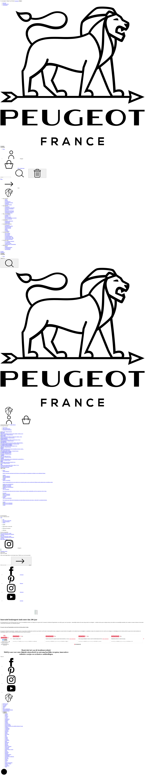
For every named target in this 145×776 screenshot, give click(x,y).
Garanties (4, 705)
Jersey (6, 736)
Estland (6, 721)
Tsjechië (6, 760)
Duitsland (6, 720)
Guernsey (6, 730)
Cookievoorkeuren (6, 710)
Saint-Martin (7, 755)
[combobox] (5, 177)
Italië (6, 735)
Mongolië (6, 745)
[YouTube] (11, 692)
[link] (13, 158)
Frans (4, 149)
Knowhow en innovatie (7, 520)
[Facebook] (11, 666)
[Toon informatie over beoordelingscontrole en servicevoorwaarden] (9, 641)
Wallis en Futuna (8, 763)
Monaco (6, 744)
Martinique (7, 742)
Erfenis (4, 522)
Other (6, 766)
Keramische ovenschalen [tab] (7, 429)
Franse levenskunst (6, 521)
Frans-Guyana (7, 724)
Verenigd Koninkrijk (8, 762)
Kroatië (6, 737)
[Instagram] (11, 683)
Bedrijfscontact (5, 703)
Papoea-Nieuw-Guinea (9, 749)
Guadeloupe (7, 729)
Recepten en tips (6, 4)
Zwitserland (7, 765)
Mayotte (6, 743)
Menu (1, 179)
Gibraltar (6, 727)
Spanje (6, 759)
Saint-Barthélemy (8, 754)
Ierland (6, 733)
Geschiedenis (5, 5)
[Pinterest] (11, 674)
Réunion (6, 753)
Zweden (6, 764)
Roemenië (7, 752)
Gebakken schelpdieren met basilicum (7, 534)
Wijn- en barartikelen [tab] (6, 428)
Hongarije (7, 731)
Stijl (3, 519)
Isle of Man (7, 734)
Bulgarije (6, 715)
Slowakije (7, 758)
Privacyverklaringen (6, 708)
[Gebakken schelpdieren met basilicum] (5, 533)
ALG (4, 707)
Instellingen (2, 252)
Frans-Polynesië (8, 725)
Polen (6, 750)
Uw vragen (5, 704)
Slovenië (6, 757)
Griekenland (7, 728)
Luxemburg (7, 740)
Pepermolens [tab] (5, 427)
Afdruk (4, 706)
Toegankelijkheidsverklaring (8, 709)
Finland (6, 722)
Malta (6, 741)
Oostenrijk (7, 748)
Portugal (6, 751)
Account (2, 251)
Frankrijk (6, 723)
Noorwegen (7, 747)
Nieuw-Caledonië (8, 746)
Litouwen (6, 739)
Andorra (6, 713)
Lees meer (2, 535)
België (6, 714)
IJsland (6, 732)
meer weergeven (72, 638)
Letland (6, 738)
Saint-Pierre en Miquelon (9, 756)
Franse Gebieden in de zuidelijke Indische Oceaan (14, 726)
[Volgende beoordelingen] (143, 639)
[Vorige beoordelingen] (11, 639)
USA (6, 761)
